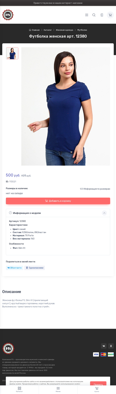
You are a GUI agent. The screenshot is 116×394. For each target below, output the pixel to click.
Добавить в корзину (60, 201)
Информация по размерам (97, 189)
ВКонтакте (16, 268)
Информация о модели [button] (27, 213)
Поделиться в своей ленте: (20, 261)
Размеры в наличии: (17, 188)
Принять (98, 384)
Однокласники (36, 268)
